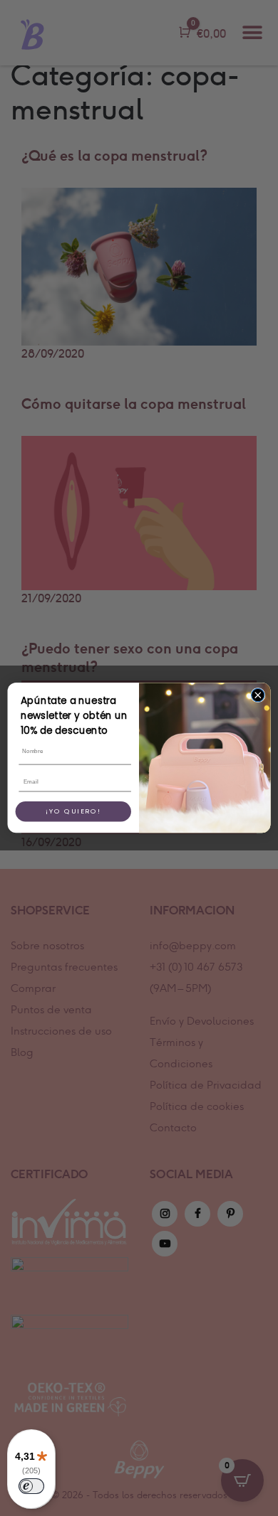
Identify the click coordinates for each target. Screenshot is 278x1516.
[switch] (31, 1486)
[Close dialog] (258, 695)
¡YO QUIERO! (74, 811)
